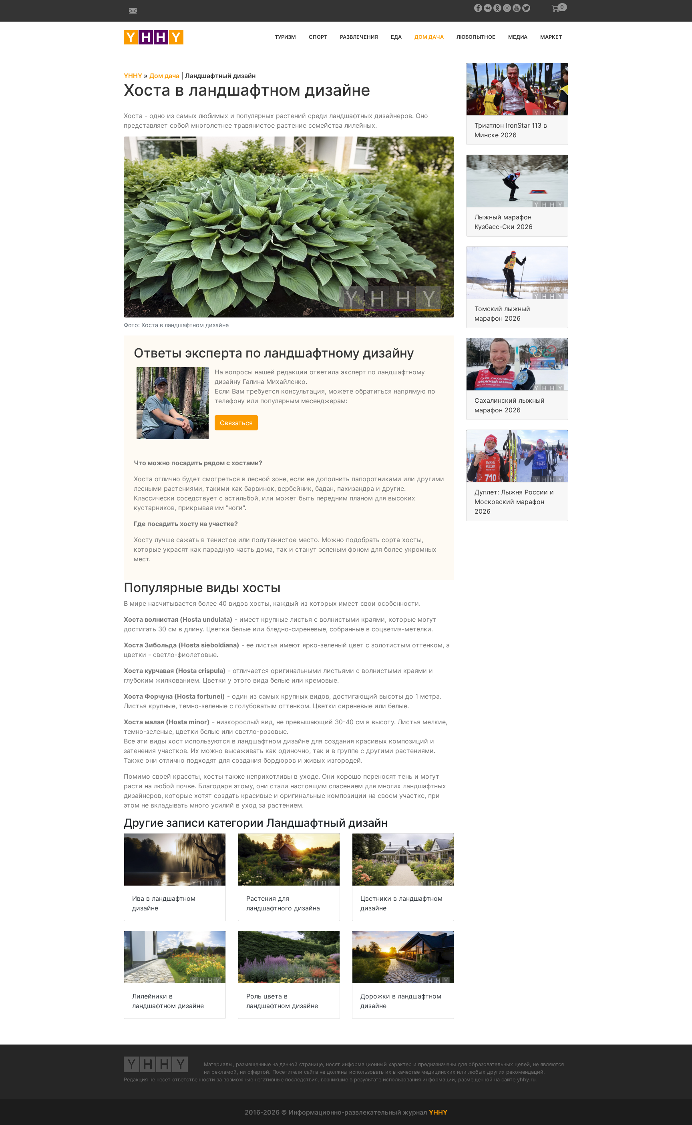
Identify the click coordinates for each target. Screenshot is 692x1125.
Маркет (551, 37)
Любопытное (476, 37)
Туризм (285, 37)
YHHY (438, 1112)
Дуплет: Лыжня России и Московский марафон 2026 (514, 501)
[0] (555, 8)
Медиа (517, 37)
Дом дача (429, 37)
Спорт (318, 37)
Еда (396, 37)
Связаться (236, 423)
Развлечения (359, 37)
